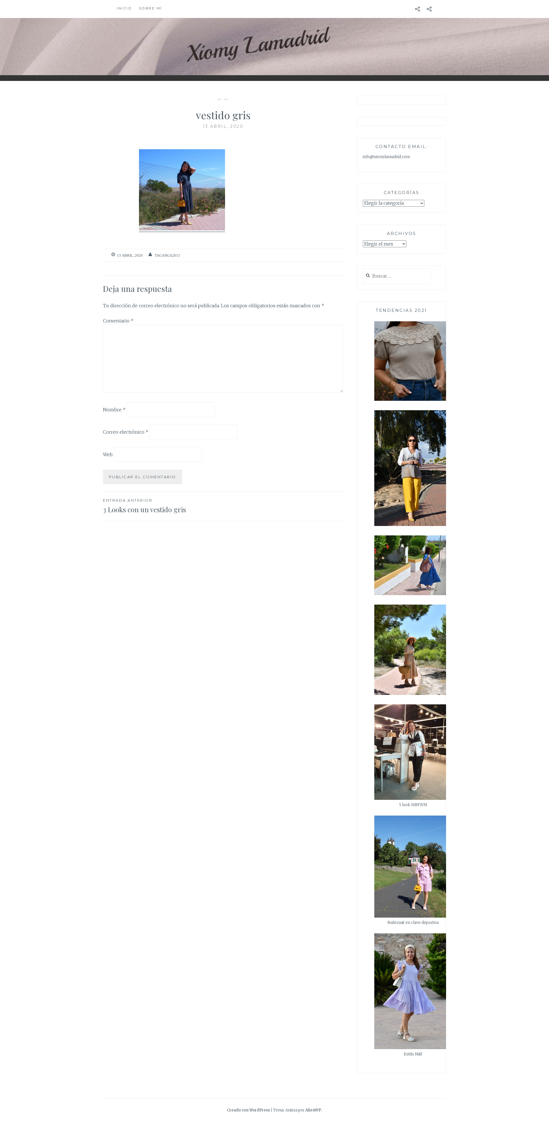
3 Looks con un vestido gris (144, 506)
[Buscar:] (397, 276)
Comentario (118, 321)
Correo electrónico (125, 432)
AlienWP (313, 1110)
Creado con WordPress (248, 1110)
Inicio (124, 8)
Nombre (114, 409)
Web (108, 454)
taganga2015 (167, 255)
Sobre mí (150, 8)
